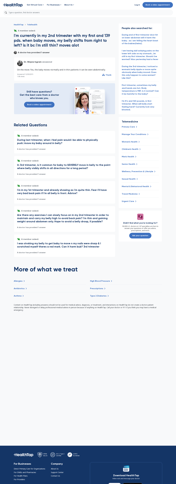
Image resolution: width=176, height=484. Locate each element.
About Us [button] (54, 468)
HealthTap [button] (18, 24)
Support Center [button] (57, 472)
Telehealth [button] (32, 24)
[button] (13, 5)
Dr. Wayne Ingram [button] (33, 62)
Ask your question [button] (140, 235)
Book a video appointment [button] (158, 5)
